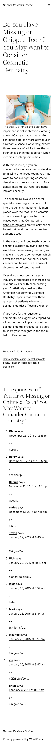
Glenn (13, 431)
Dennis (13, 482)
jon (11, 660)
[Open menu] (49, 5)
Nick (12, 558)
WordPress (36, 739)
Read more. (19, 335)
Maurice (14, 634)
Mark (12, 609)
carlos (13, 507)
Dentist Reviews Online (18, 5)
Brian (12, 685)
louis (12, 583)
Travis (13, 533)
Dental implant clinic (14, 358)
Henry (13, 456)
